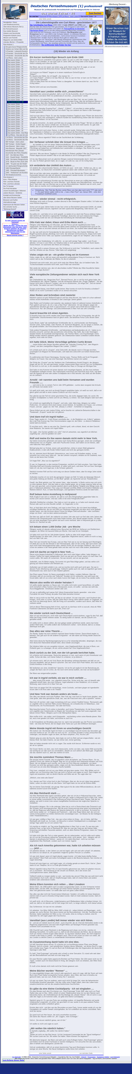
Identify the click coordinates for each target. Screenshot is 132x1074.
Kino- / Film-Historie (10, 179)
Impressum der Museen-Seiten (14, 205)
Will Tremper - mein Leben (15, 142)
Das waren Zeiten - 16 (15, 93)
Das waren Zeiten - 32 (15, 128)
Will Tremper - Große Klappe (16, 144)
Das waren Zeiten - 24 (15, 111)
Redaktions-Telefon (103, 1057)
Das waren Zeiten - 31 (15, 126)
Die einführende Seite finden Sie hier (56, 45)
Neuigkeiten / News (10, 22)
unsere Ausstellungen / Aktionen (14, 191)
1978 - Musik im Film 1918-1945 (17, 162)
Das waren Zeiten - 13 (15, 86)
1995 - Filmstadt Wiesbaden (15, 170)
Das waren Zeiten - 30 (15, 124)
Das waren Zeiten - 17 (15, 95)
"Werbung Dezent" (9, 209)
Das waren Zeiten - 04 (15, 67)
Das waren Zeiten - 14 (15, 89)
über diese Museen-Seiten (12, 197)
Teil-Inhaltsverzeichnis (13, 175)
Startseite (43, 16)
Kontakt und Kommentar (11, 195)
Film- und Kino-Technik (11, 182)
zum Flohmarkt (115, 1057)
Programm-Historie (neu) (12, 35)
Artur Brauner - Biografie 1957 (16, 148)
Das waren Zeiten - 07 (15, 73)
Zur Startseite (16, 1057)
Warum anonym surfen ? (15, 235)
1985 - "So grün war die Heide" (16, 164)
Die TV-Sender (8, 186)
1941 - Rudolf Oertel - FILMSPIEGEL (18, 157)
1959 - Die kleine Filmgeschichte (17, 159)
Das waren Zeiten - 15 (15, 91)
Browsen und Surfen (10, 200)
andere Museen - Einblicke (12, 193)
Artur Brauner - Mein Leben (15, 146)
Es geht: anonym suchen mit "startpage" (15, 221)
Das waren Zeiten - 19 (15, 100)
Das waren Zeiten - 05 (15, 69)
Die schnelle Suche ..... (11, 207)
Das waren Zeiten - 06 (15, 71)
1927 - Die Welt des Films (14, 155)
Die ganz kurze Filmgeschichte (16, 47)
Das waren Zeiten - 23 (15, 109)
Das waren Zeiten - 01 (15, 60)
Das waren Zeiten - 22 (15, 106)
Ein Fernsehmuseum (10, 29)
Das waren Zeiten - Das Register (19, 133)
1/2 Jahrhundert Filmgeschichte (17, 166)
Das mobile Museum (10, 31)
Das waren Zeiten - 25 (15, 113)
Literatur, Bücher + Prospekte (13, 42)
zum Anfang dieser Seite (13, 1060)
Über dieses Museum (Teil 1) (13, 27)
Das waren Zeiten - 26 (15, 115)
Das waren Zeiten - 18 (15, 97)
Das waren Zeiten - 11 (15, 82)
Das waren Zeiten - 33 (15, 131)
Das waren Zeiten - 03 (15, 65)
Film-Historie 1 (8, 44)
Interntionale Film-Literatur (15, 151)
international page (9, 202)
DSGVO (83, 1057)
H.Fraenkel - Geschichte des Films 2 (18, 56)
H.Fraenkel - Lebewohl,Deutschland (18, 51)
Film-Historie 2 (8, 177)
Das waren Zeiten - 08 (15, 76)
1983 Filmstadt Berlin (13, 168)
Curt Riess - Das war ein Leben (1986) (20, 135)
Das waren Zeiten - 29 (15, 122)
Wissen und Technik (10, 38)
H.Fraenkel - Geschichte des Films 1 (18, 53)
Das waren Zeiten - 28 (15, 120)
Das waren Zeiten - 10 (15, 80)
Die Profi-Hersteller (10, 188)
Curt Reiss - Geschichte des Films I (18, 137)
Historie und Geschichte (11, 33)
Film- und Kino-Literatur (11, 184)
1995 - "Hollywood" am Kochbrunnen (18, 173)
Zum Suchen (95, 13)
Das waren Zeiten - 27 (15, 117)
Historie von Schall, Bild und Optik (17, 49)
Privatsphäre (92, 1057)
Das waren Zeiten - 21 (15, 104)
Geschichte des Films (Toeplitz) (16, 153)
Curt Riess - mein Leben (14, 58)
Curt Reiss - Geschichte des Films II (18, 140)
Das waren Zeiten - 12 (15, 84)
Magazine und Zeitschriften (12, 40)
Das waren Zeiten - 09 (15, 78)
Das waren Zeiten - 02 (15, 62)
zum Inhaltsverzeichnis (11, 24)
